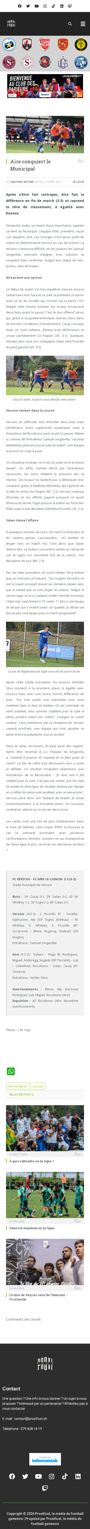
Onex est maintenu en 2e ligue (31, 1228)
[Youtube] (36, 6)
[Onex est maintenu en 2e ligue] (45, 1197)
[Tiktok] (53, 6)
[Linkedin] (62, 6)
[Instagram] (45, 6)
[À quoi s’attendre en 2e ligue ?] (45, 1130)
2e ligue (78, 181)
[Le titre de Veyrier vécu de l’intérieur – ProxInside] (45, 1264)
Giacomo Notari (22, 181)
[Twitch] (70, 6)
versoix (38, 1086)
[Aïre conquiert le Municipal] (45, 135)
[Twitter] (28, 6)
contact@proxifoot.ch (30, 1419)
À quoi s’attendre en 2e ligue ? (31, 1161)
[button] (83, 23)
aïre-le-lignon (17, 1086)
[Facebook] (20, 6)
